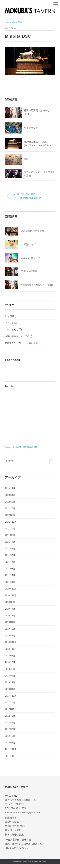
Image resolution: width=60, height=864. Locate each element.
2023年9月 (10, 488)
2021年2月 (10, 575)
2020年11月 (10, 595)
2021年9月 (10, 528)
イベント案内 (11, 329)
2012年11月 (10, 709)
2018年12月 (10, 642)
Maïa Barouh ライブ (30, 258)
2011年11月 (10, 756)
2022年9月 (10, 502)
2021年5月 (10, 555)
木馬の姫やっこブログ (16, 336)
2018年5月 (10, 669)
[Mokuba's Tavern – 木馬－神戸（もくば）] (30, 10)
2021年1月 (10, 582)
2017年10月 (10, 696)
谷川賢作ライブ (28, 244)
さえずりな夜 (31, 127)
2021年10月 (10, 522)
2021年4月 (10, 562)
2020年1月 (10, 622)
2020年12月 (10, 588)
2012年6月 (10, 716)
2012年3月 (10, 729)
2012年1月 (10, 742)
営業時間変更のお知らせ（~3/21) (36, 285)
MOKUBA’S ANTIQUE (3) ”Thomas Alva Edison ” (28, 196)
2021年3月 (10, 568)
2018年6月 (10, 662)
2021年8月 (10, 535)
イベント (9, 323)
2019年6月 (10, 635)
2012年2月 (10, 736)
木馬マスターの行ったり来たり (20, 343)
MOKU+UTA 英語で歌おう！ (34, 231)
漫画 (26, 159)
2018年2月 (10, 682)
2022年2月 (10, 515)
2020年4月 (10, 609)
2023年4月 (10, 495)
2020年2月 (10, 615)
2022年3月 (10, 508)
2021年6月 (10, 548)
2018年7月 (10, 655)
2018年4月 (10, 675)
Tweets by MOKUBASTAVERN (21, 447)
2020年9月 (10, 602)
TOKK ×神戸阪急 (28, 271)
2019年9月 (10, 629)
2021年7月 (10, 542)
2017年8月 (10, 702)
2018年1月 (10, 689)
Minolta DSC (17, 22)
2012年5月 (10, 722)
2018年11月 (10, 649)
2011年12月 (10, 749)
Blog (7, 316)
